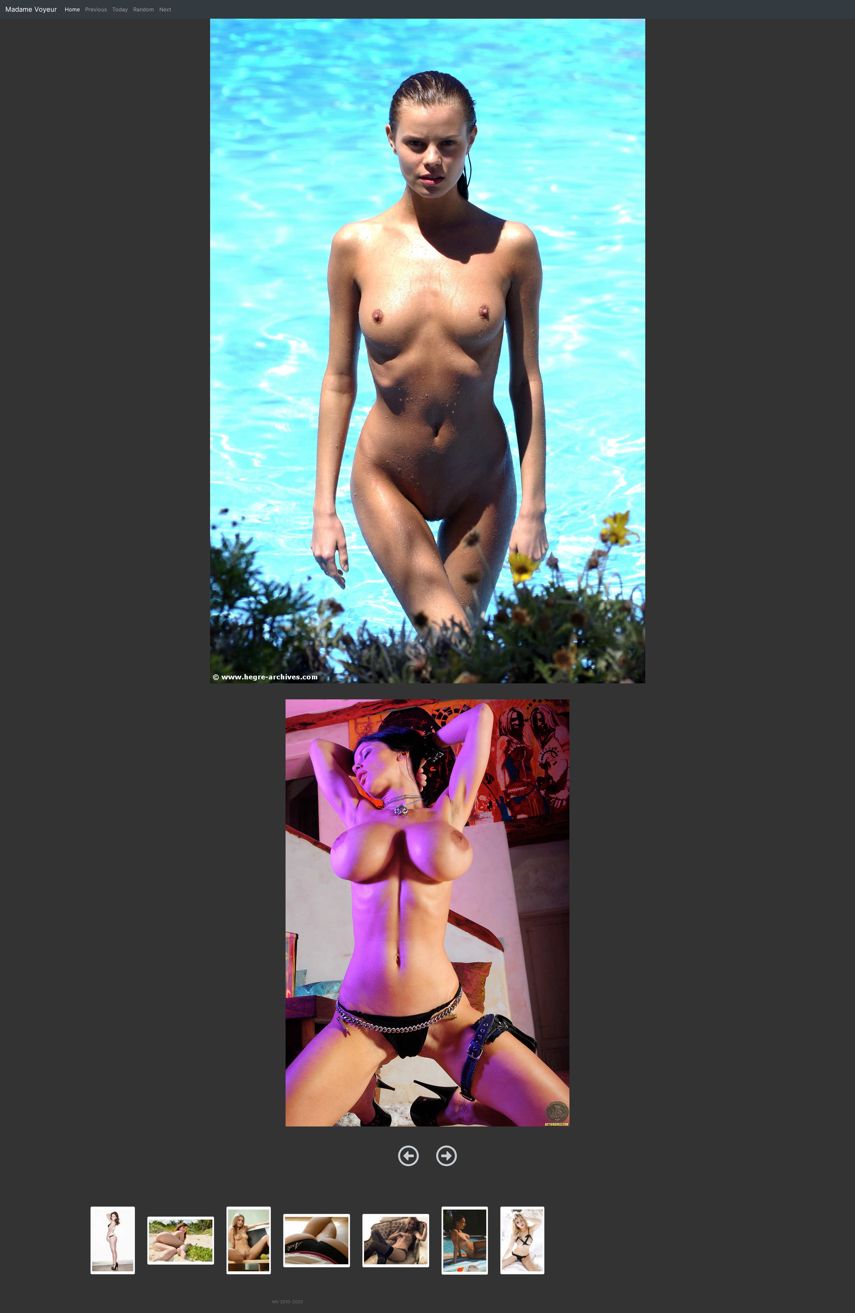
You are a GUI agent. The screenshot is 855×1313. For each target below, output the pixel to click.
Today (120, 9)
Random (143, 9)
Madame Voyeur (31, 9)
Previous (96, 9)
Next (165, 9)
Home (73, 9)
